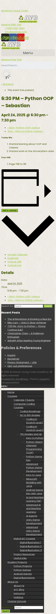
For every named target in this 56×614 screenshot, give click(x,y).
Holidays (18, 597)
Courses (12, 396)
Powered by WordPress (15, 379)
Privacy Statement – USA (22, 362)
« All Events (7, 84)
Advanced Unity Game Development (34, 531)
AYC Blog (19, 589)
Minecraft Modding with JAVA (34, 482)
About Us (12, 581)
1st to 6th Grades (30, 415)
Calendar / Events (24, 400)
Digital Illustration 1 (30, 542)
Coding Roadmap (30, 411)
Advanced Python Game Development (34, 467)
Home (10, 392)
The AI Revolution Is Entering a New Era (29, 319)
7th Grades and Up (31, 434)
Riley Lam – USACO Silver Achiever (26, 322)
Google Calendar (17, 254)
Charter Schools (16, 601)
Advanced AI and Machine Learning (33, 508)
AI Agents (31, 516)
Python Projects (23, 566)
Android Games (23, 573)
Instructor (19, 593)
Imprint (11, 355)
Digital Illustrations (24, 577)
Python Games (22, 570)
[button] (11, 24)
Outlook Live (14, 265)
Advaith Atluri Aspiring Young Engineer (29, 340)
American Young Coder (14, 10)
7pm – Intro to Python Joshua (25, 131)
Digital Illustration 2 (31, 546)
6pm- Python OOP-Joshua (23, 127)
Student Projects (17, 562)
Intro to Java (33, 475)
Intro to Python (34, 438)
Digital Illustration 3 (31, 550)
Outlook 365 (14, 261)
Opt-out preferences (19, 366)
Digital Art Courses (24, 538)
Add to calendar (9, 210)
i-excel (43, 379)
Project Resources (24, 554)
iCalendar (13, 258)
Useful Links (20, 558)
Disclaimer (13, 358)
